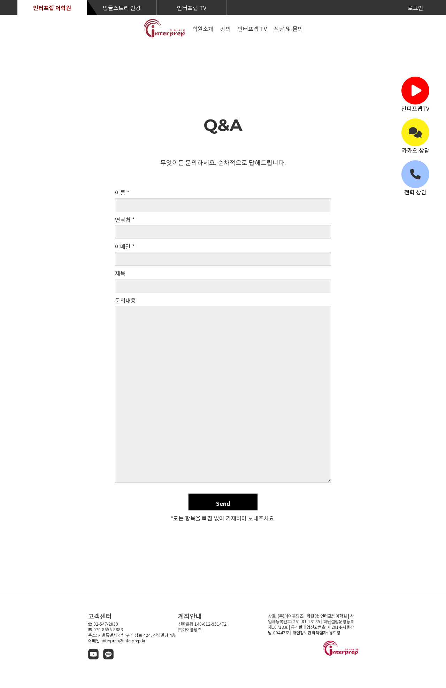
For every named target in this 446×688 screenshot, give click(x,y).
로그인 (415, 7)
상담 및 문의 (288, 28)
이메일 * (124, 246)
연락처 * (124, 220)
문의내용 (125, 300)
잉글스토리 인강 (122, 7)
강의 (225, 28)
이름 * (122, 192)
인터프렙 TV (191, 7)
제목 (120, 273)
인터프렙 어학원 (52, 7)
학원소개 (202, 28)
